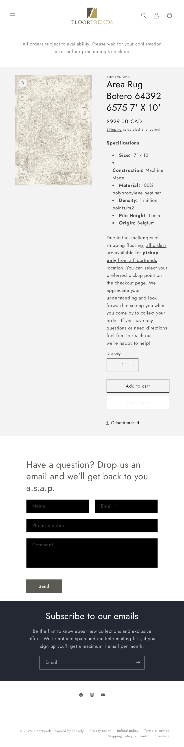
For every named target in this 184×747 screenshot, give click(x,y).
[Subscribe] (137, 663)
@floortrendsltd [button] (125, 423)
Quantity (113, 354)
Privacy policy (100, 730)
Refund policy (127, 730)
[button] (12, 15)
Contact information (154, 736)
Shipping (114, 129)
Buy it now (138, 402)
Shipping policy (120, 736)
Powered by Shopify (68, 731)
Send (44, 586)
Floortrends (42, 731)
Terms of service (156, 730)
